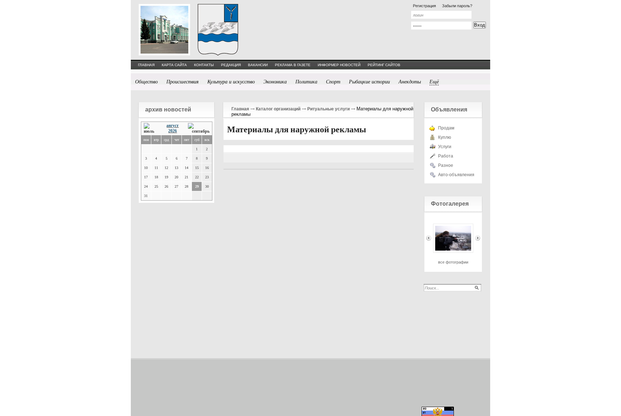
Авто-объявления (456, 174)
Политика (306, 81)
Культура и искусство (231, 81)
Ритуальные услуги (328, 108)
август (172, 125)
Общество (146, 81)
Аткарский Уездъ (218, 30)
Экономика (275, 81)
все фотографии (453, 262)
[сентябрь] (199, 128)
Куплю (444, 137)
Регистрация (424, 6)
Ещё (434, 81)
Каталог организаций (278, 108)
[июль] (151, 128)
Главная (240, 108)
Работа (445, 156)
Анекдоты (410, 81)
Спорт (333, 81)
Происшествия (182, 81)
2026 (172, 130)
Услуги (444, 146)
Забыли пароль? (457, 6)
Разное (445, 165)
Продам (446, 128)
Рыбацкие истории (369, 81)
